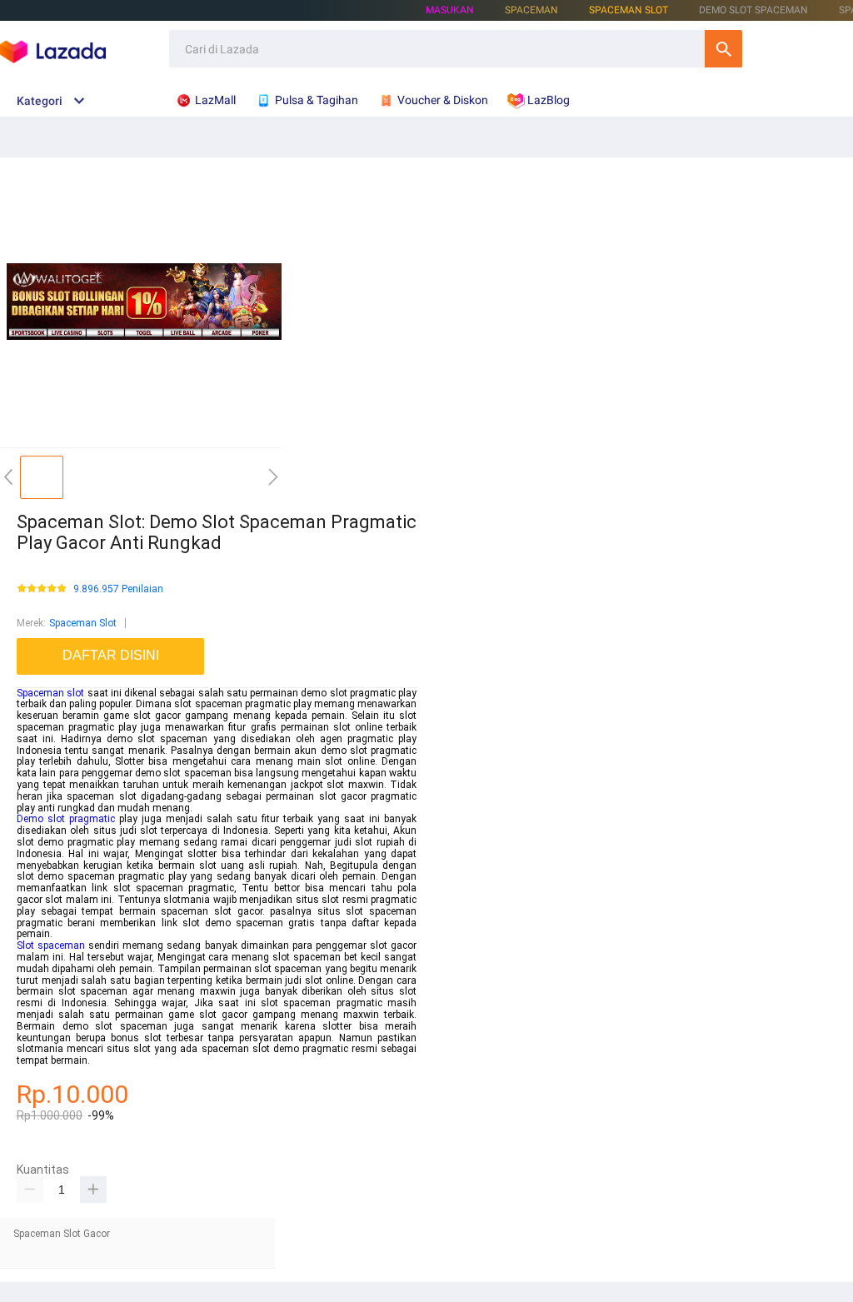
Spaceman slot (50, 693)
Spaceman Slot (628, 10)
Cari (723, 48)
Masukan (450, 10)
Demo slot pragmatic (66, 819)
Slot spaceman (51, 945)
